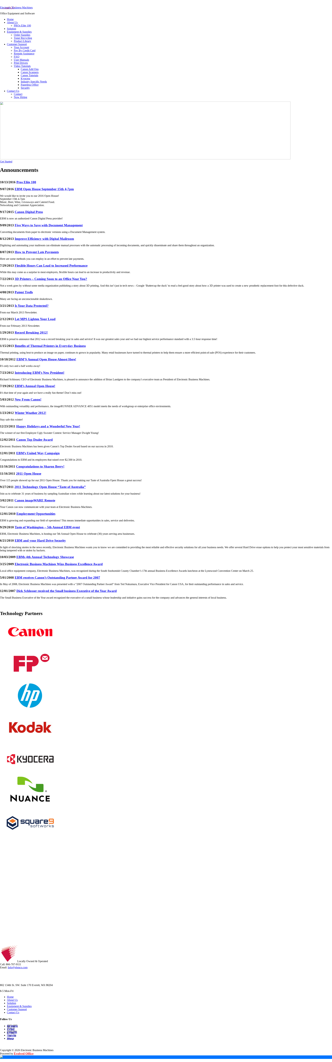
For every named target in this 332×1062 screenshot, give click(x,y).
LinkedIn (12, 1032)
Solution (11, 1003)
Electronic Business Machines (16, 7)
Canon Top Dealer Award (34, 439)
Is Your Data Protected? (32, 306)
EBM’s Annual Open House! (35, 386)
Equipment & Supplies (19, 1006)
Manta (10, 1038)
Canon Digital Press (29, 212)
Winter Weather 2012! (30, 413)
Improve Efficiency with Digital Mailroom (44, 239)
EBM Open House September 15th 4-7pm (44, 189)
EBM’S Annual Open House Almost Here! (46, 359)
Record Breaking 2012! (31, 332)
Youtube (11, 1035)
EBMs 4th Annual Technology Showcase (45, 557)
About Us (12, 999)
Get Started (6, 161)
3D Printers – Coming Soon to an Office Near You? (51, 279)
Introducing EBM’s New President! (39, 372)
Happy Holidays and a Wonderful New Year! (48, 426)
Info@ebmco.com (17, 967)
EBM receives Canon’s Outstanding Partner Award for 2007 (57, 577)
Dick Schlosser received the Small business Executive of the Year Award (66, 591)
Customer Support (17, 1009)
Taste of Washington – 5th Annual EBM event (47, 527)
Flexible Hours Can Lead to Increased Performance (51, 265)
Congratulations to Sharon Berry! (40, 466)
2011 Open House (28, 473)
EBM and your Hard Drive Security (40, 540)
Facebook (12, 1025)
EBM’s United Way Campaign (38, 453)
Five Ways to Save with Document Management (49, 225)
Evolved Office (24, 1053)
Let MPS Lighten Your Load (35, 319)
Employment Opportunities (35, 514)
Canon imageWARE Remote (35, 500)
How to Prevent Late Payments (37, 252)
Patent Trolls (24, 292)
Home (10, 996)
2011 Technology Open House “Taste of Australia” (50, 487)
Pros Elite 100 (26, 182)
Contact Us (13, 1012)
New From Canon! (28, 399)
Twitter (11, 1029)
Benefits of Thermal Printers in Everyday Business (50, 346)
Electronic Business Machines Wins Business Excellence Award (59, 564)
